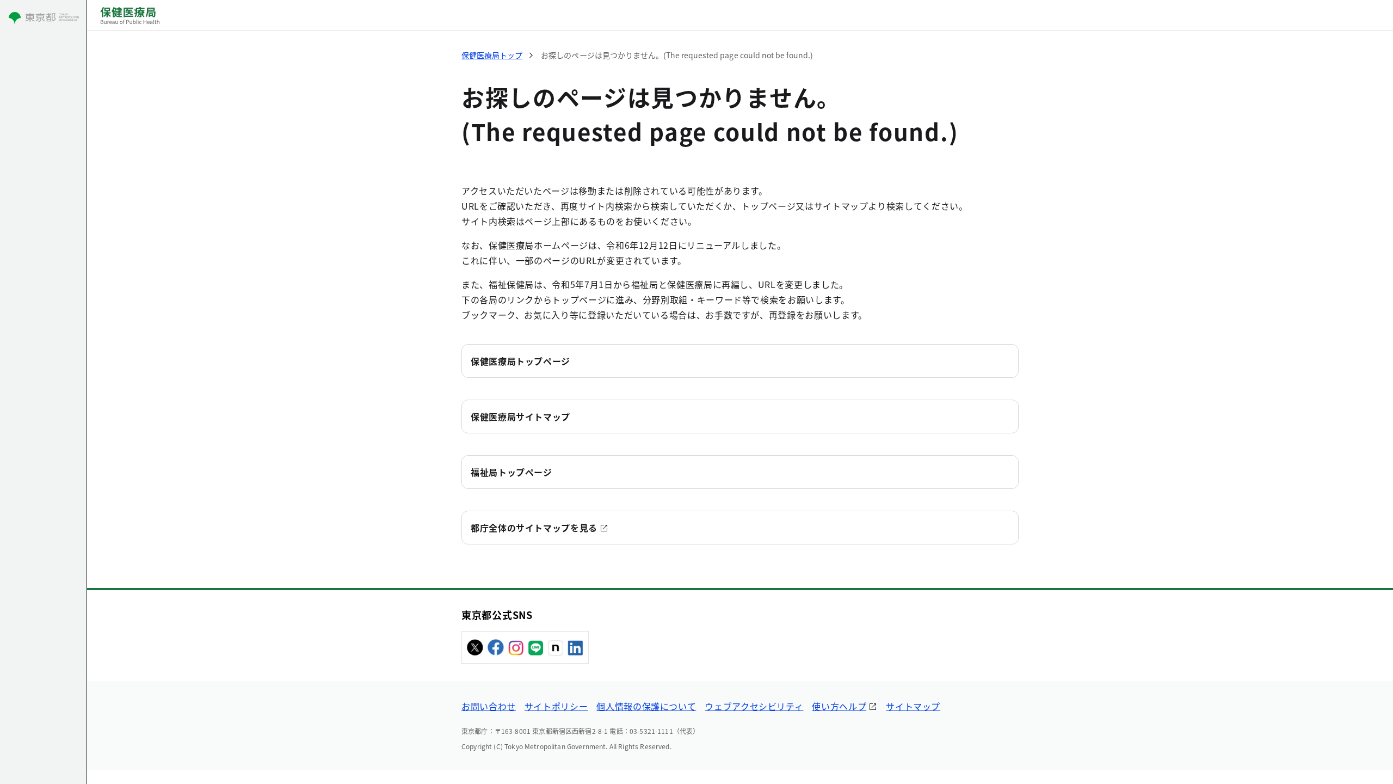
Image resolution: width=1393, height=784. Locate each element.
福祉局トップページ (511, 472)
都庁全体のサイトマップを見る (534, 527)
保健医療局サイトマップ (520, 416)
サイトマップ (913, 706)
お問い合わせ (488, 706)
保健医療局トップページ (520, 360)
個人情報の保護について (646, 706)
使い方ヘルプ (839, 706)
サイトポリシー (556, 706)
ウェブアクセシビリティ (754, 706)
